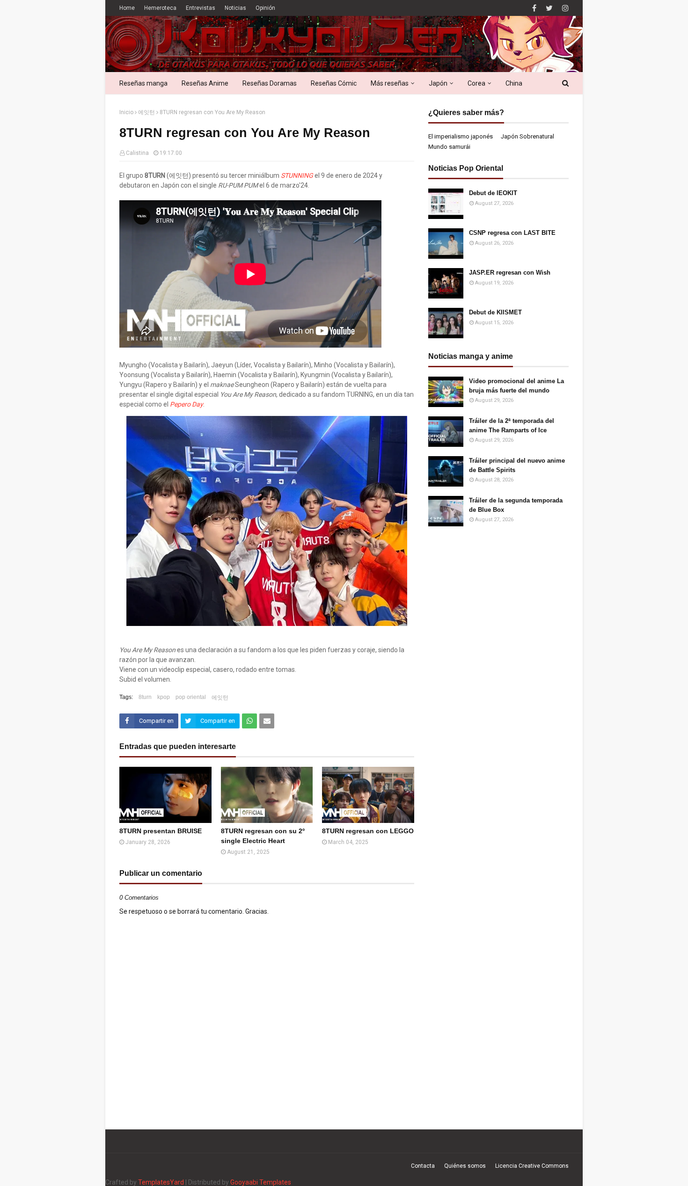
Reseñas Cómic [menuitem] (334, 83)
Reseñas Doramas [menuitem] (269, 83)
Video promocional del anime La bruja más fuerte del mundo (516, 386)
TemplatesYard (161, 1182)
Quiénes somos (465, 1166)
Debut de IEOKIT (493, 192)
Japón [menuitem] (438, 83)
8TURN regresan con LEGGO (368, 831)
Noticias (235, 8)
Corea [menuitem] (476, 83)
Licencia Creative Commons (532, 1166)
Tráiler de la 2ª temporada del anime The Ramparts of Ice (511, 425)
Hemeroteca (160, 8)
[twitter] (549, 8)
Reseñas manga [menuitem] (143, 83)
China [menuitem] (513, 83)
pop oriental (191, 697)
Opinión (265, 8)
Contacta (423, 1166)
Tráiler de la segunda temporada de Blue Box (516, 505)
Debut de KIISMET (495, 312)
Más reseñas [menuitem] (390, 83)
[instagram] (564, 8)
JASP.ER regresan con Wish (509, 272)
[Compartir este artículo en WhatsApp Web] (249, 720)
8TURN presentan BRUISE (160, 831)
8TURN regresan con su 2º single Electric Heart (263, 835)
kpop (163, 697)
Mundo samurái (449, 146)
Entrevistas (200, 8)
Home (127, 8)
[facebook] (534, 8)
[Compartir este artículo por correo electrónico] (266, 720)
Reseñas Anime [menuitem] (205, 83)
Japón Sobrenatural (527, 136)
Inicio (126, 112)
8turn (145, 697)
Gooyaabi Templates (260, 1182)
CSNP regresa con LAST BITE (512, 232)
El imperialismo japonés (460, 136)
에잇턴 (146, 112)
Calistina (137, 153)
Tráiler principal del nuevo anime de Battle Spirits (517, 465)
